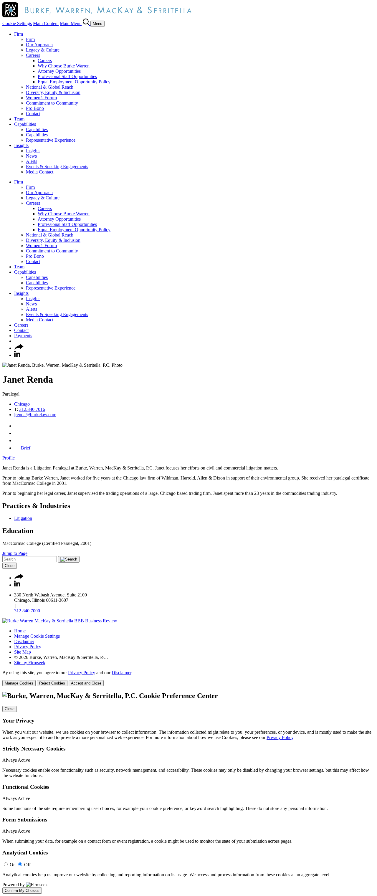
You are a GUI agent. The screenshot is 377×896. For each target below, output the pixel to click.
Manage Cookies (19, 683)
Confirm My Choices (22, 890)
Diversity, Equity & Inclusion (53, 92)
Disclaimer (24, 641)
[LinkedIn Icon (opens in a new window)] (17, 355)
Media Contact (39, 171)
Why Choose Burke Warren (64, 65)
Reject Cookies (52, 683)
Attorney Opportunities (59, 71)
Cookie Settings (17, 23)
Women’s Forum (41, 97)
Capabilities (25, 124)
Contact (33, 113)
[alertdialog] (188, 792)
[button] (19, 348)
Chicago (22, 403)
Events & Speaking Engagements (57, 166)
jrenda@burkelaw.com (35, 414)
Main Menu (71, 23)
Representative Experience (50, 140)
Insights (21, 145)
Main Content (46, 23)
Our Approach (39, 44)
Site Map (22, 651)
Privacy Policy (27, 646)
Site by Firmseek (29, 662)
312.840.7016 (32, 409)
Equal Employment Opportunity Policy (74, 81)
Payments (23, 335)
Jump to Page (14, 553)
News (31, 155)
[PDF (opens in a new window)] (17, 440)
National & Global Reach (49, 87)
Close (9, 565)
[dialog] (188, 678)
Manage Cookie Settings (37, 636)
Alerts (31, 161)
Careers (33, 55)
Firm (18, 34)
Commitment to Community (52, 102)
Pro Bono (35, 108)
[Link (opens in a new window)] (59, 620)
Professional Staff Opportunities (67, 76)
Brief (25, 447)
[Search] (86, 23)
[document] (188, 792)
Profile (8, 457)
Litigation (23, 518)
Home (20, 630)
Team (19, 118)
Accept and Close (86, 683)
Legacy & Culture (42, 49)
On (13, 864)
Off (27, 864)
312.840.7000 (27, 610)
